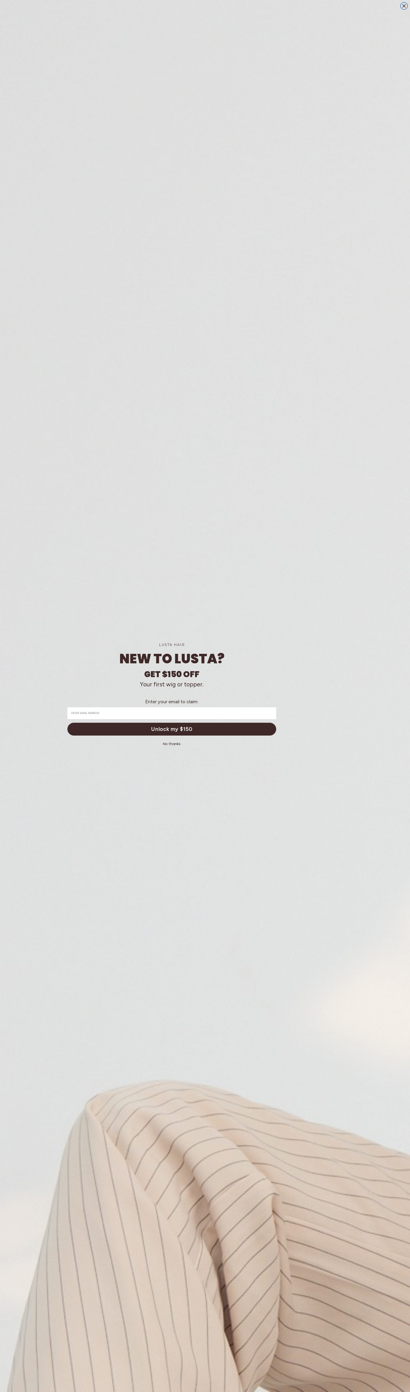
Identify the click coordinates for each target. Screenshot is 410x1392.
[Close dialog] (404, 6)
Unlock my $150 (171, 729)
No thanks (172, 743)
